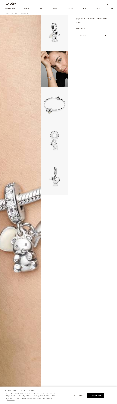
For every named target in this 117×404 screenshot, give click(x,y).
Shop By (26, 8)
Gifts (111, 8)
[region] (58, 395)
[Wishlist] (104, 4)
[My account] (111, 4)
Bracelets (55, 8)
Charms (41, 8)
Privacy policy (11, 400)
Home (6, 13)
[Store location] (107, 4)
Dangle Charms (24, 13)
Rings (84, 8)
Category (17, 13)
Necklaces (70, 8)
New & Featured (10, 8)
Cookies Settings (78, 395)
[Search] (49, 4)
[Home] (10, 3)
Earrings (98, 8)
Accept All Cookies (95, 395)
